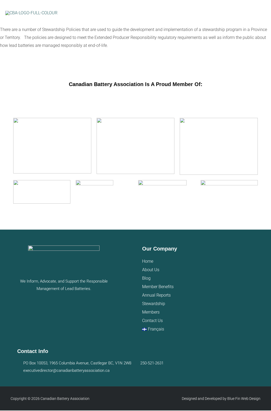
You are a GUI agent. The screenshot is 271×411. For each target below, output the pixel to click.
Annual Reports (156, 295)
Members (151, 312)
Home (147, 261)
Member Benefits (158, 286)
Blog (146, 278)
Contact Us (152, 320)
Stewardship (153, 303)
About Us (150, 269)
